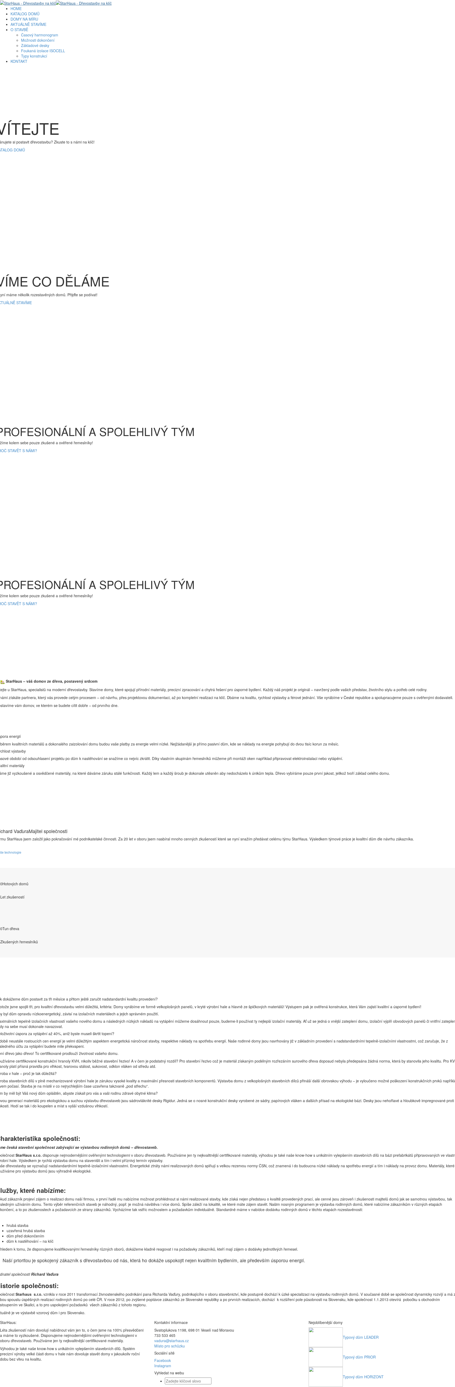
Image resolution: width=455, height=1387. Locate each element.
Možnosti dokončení (38, 40)
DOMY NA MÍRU (24, 19)
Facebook (162, 1360)
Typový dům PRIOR (359, 1357)
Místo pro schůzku (169, 1345)
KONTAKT (19, 61)
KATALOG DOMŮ (25, 13)
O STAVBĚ (19, 29)
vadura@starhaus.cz (171, 1340)
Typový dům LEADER (361, 1337)
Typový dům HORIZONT (363, 1376)
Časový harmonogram (39, 34)
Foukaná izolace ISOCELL (43, 50)
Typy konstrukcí (34, 56)
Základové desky (35, 45)
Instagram (162, 1365)
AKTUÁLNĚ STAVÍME (28, 24)
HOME (16, 8)
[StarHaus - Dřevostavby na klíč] (56, 2)
